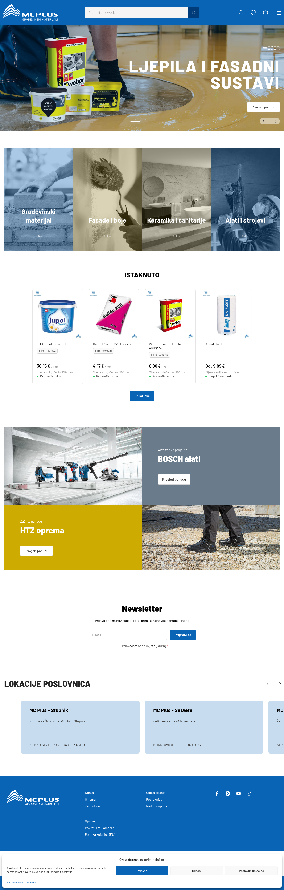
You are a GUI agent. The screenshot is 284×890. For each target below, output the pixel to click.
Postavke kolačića (251, 871)
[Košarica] (265, 13)
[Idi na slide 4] (162, 121)
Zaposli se (92, 806)
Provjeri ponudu (263, 107)
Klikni (38, 236)
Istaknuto (142, 275)
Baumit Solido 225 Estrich (112, 344)
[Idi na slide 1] (122, 121)
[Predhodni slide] (265, 121)
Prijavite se (183, 635)
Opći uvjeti (31, 882)
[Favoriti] (253, 13)
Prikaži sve (142, 396)
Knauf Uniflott (215, 344)
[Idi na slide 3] (149, 121)
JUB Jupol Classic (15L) (53, 344)
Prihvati (142, 871)
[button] (223, 334)
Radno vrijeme (156, 806)
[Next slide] (247, 314)
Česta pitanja (155, 793)
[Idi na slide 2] (135, 121)
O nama (90, 799)
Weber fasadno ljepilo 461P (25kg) (165, 346)
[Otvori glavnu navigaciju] (279, 13)
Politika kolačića (15, 882)
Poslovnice (154, 799)
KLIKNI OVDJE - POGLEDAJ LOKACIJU (57, 745)
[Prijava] (241, 13)
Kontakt (91, 793)
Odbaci (197, 871)
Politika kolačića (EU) (100, 834)
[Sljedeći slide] (275, 121)
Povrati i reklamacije (100, 828)
